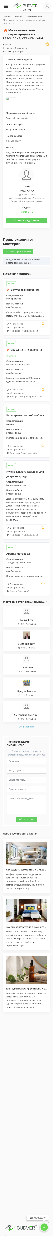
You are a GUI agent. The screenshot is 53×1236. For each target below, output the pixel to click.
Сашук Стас (26, 620)
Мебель (10, 424)
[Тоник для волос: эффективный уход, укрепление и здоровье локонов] (26, 970)
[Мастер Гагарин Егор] (26, 658)
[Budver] (26, 5)
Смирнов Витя (26, 643)
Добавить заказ (26, 819)
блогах (33, 833)
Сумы (12, 591)
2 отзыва (30, 695)
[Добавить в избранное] (43, 323)
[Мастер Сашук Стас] (26, 611)
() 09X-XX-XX (26, 190)
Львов (9, 118)
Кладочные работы (15, 129)
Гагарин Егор (26, 667)
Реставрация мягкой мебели (25, 415)
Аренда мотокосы (18, 553)
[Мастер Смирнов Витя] (26, 635)
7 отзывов (31, 623)
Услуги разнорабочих (24, 289)
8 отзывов (31, 671)
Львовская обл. (21, 118)
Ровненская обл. (29, 453)
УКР (24, 10)
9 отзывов (31, 718)
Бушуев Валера (26, 691)
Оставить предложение (26, 220)
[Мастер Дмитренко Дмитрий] (26, 706)
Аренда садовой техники (19, 562)
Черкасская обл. (30, 330)
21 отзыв (30, 647)
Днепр (13, 396)
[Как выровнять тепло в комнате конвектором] (26, 910)
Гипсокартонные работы (19, 364)
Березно (14, 453)
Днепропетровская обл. (31, 396)
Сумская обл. (24, 591)
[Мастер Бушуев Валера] (26, 682)
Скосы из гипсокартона (26, 349)
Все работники (26, 726)
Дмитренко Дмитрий (26, 715)
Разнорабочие (13, 298)
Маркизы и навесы (16, 485)
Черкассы (15, 330)
